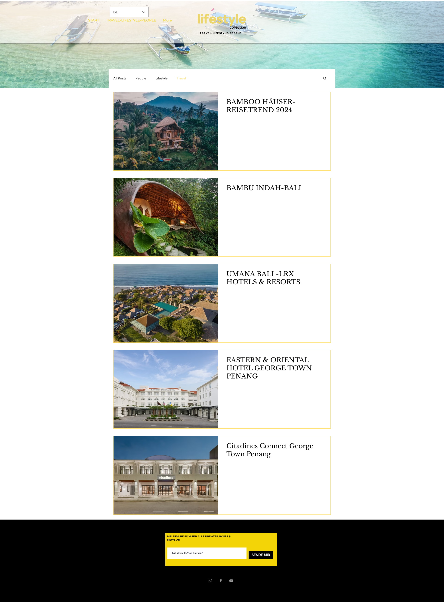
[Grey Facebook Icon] (221, 580)
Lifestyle (161, 78)
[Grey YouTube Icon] (231, 580)
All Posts (119, 78)
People (141, 78)
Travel (181, 78)
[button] (325, 78)
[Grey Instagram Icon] (210, 580)
